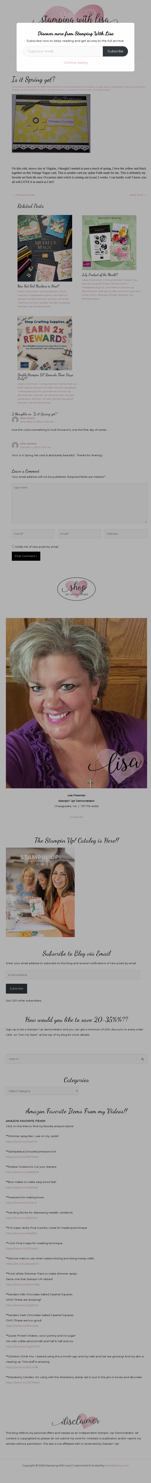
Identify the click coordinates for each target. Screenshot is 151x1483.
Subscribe (115, 51)
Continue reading (75, 62)
